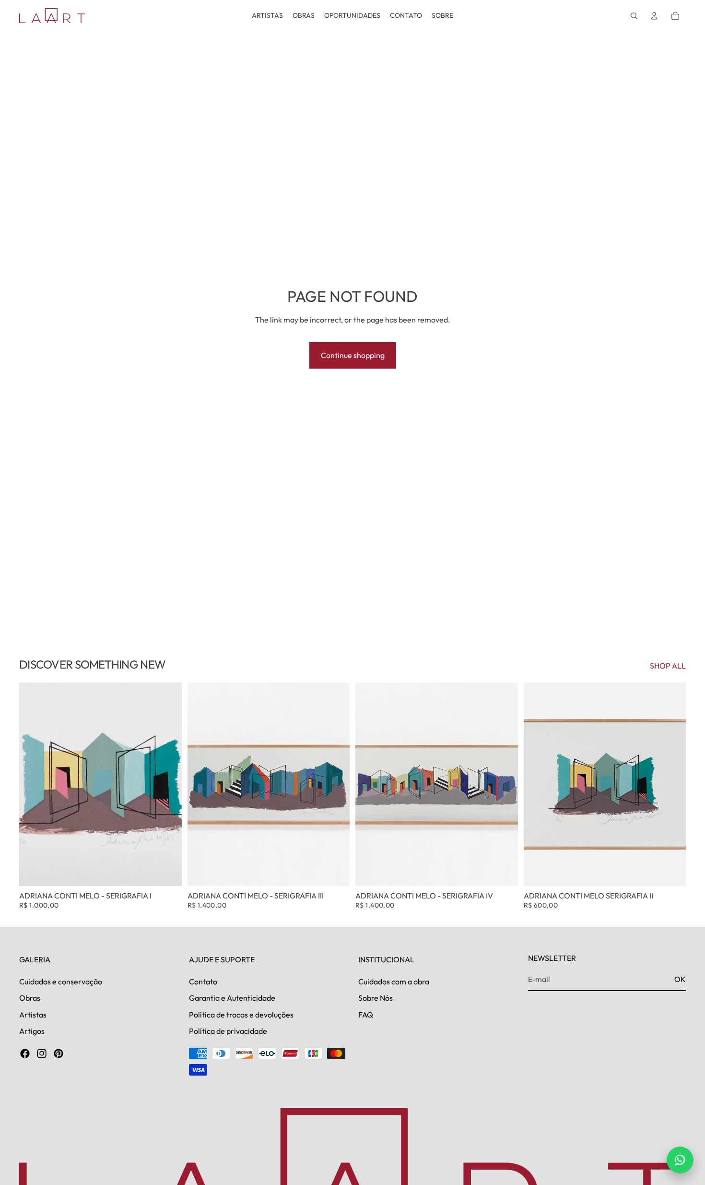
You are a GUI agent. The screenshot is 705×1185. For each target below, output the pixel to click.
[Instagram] (41, 1053)
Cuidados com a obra (393, 981)
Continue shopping (353, 355)
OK (680, 979)
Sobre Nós (375, 998)
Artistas (33, 1014)
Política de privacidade (228, 1031)
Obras (29, 998)
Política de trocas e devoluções (241, 1014)
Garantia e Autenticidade (232, 998)
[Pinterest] (58, 1053)
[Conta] (654, 15)
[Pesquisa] (634, 15)
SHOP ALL (668, 665)
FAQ (365, 1014)
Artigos (32, 1031)
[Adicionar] (167, 871)
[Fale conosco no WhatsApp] (680, 1160)
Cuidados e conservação (60, 981)
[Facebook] (25, 1053)
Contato (203, 981)
